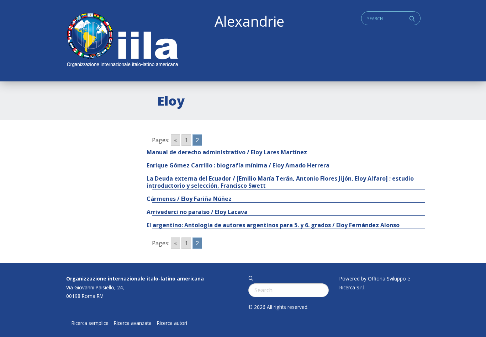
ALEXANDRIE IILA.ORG (122, 40)
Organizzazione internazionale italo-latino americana (135, 278)
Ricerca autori (172, 323)
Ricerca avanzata (133, 323)
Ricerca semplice (90, 323)
